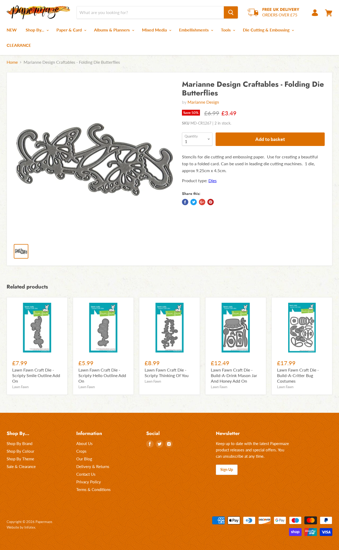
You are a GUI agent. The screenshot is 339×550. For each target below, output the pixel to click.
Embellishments (194, 29)
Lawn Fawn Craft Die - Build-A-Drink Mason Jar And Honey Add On (234, 375)
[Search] (231, 12)
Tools (226, 29)
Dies (212, 180)
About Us (84, 443)
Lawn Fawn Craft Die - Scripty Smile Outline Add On (36, 375)
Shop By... (35, 29)
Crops (81, 451)
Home (12, 62)
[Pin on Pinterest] (210, 202)
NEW (12, 29)
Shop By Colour (20, 451)
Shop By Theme (20, 458)
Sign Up (226, 469)
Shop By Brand (19, 443)
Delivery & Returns (92, 466)
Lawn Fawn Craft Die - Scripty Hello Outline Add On (102, 375)
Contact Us (86, 474)
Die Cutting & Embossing (267, 29)
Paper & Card (69, 29)
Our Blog (84, 458)
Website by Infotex (21, 527)
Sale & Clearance (21, 466)
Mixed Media (155, 29)
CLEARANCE (19, 45)
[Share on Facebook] (185, 202)
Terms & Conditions (93, 489)
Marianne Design (203, 101)
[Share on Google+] (202, 202)
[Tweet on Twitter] (193, 202)
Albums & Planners (112, 29)
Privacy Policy (88, 481)
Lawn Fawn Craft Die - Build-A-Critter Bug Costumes (298, 375)
